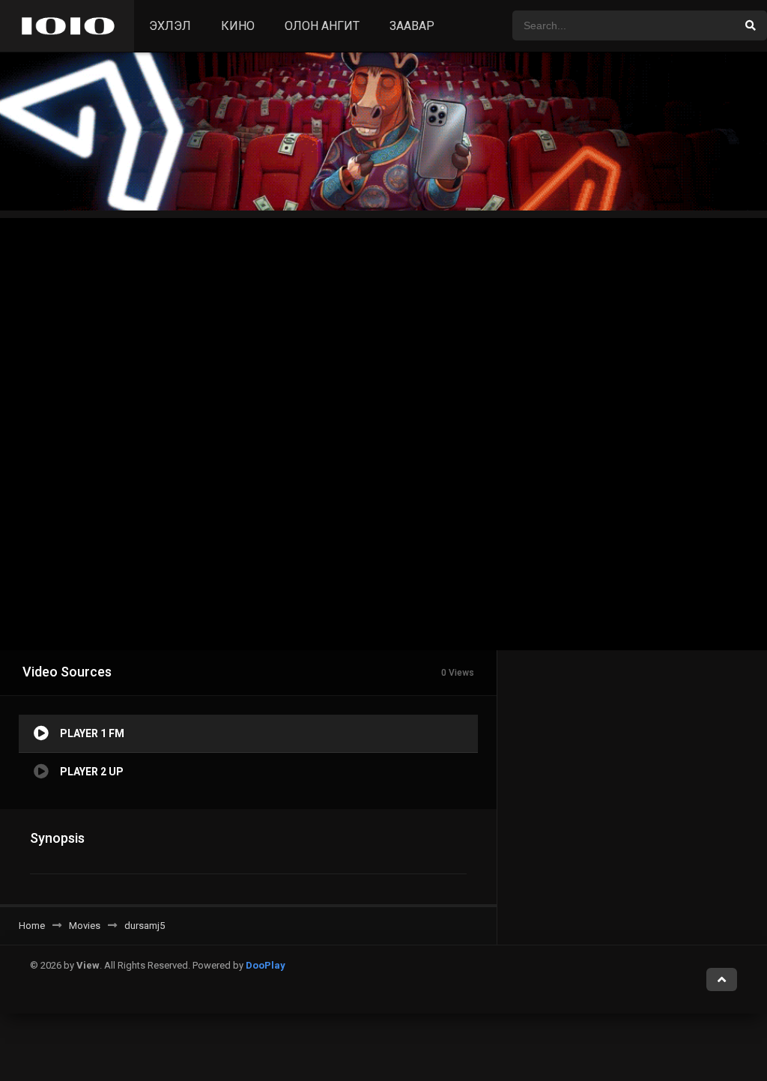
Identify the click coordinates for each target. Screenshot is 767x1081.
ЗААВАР (411, 26)
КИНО (238, 26)
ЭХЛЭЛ (170, 26)
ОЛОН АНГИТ (322, 26)
